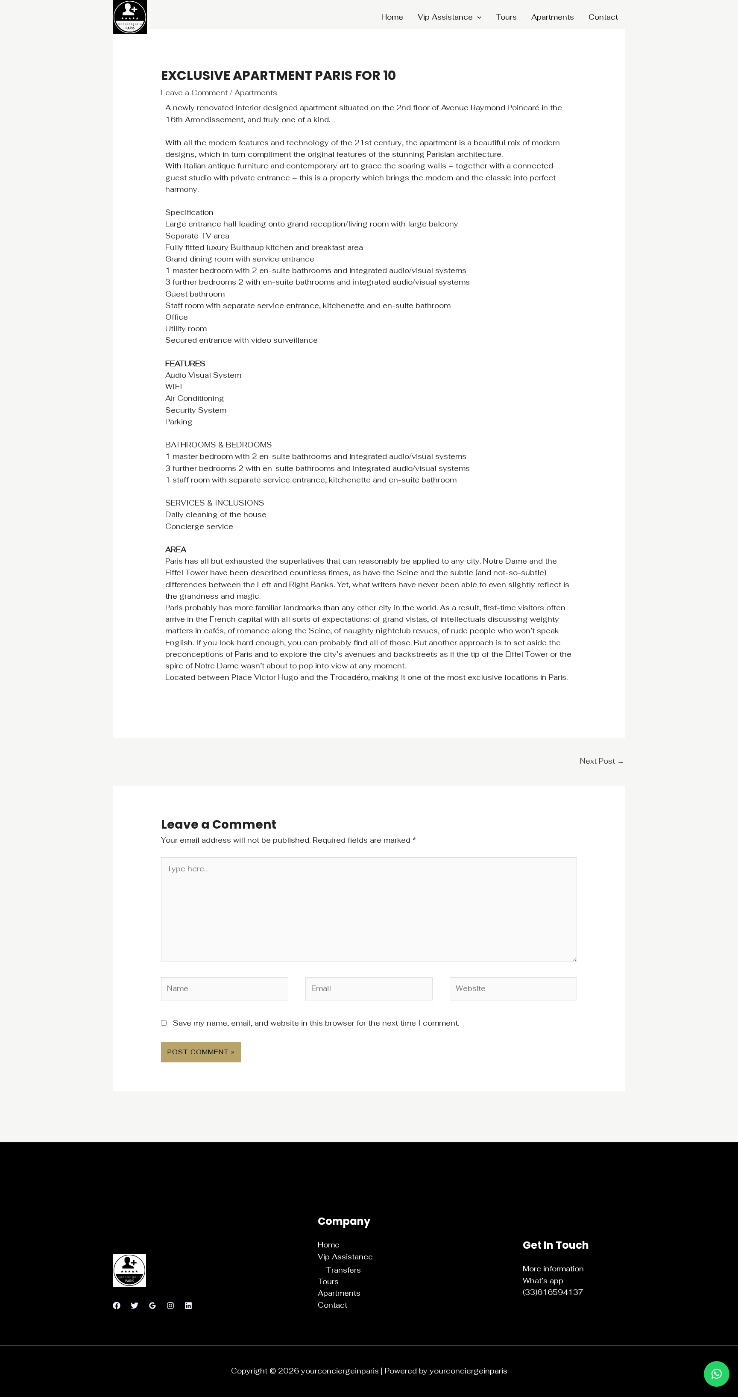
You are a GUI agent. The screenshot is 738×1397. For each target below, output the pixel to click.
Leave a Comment (194, 92)
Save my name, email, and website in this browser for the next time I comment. (316, 1023)
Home (392, 17)
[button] (477, 17)
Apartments (552, 17)
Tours (506, 17)
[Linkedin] (188, 1305)
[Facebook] (116, 1305)
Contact (603, 17)
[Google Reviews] (152, 1305)
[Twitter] (134, 1305)
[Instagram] (170, 1305)
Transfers (343, 1270)
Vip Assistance (445, 17)
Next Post (602, 761)
